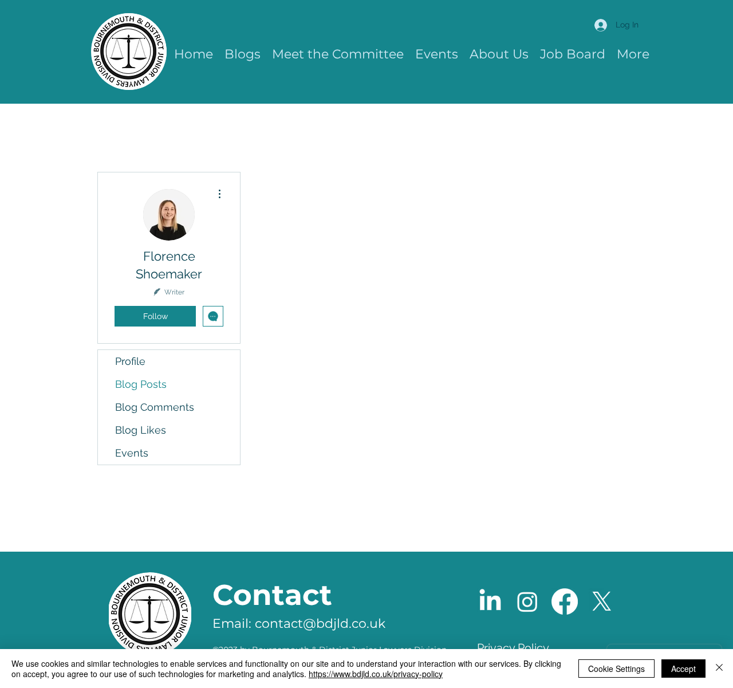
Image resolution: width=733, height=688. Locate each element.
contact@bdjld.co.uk (320, 623)
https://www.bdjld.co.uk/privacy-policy (376, 673)
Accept (683, 668)
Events (131, 453)
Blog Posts (141, 384)
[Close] (719, 668)
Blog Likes (140, 430)
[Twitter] (602, 601)
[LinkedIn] (490, 601)
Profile (130, 361)
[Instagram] (527, 601)
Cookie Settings (616, 668)
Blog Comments (154, 407)
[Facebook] (564, 601)
